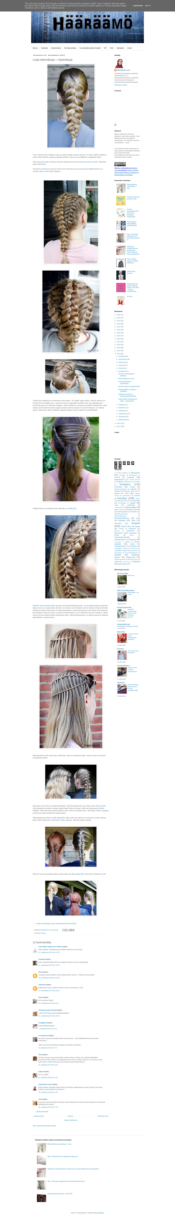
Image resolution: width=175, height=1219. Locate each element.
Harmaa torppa (122, 573)
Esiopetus (125, 484)
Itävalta (116, 493)
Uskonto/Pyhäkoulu (131, 553)
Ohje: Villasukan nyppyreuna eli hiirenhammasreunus (133, 237)
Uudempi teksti (38, 1116)
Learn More (138, 6)
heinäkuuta (123, 371)
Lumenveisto (118, 507)
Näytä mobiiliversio (71, 1120)
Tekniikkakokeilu (120, 546)
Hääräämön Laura (45, 1084)
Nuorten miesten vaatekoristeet (129, 386)
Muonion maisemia (133, 509)
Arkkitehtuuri (133, 475)
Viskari (116, 562)
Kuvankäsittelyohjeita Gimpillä (90, 48)
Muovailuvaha (123, 512)
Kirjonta (137, 498)
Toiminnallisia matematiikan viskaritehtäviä (132, 223)
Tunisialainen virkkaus (121, 548)
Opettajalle (120, 48)
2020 (119, 333)
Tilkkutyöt (133, 546)
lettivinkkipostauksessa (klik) (87, 162)
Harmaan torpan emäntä (47, 1010)
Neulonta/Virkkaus (121, 518)
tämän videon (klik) (46, 171)
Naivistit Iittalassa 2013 (126, 379)
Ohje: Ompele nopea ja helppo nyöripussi (132, 261)
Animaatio (122, 475)
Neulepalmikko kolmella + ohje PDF (59, 1194)
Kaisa (40, 997)
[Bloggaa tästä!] (66, 930)
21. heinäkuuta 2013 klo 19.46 (49, 991)
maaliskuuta (123, 414)
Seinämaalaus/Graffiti (121, 537)
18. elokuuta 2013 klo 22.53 (48, 1065)
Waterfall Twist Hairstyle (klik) (44, 606)
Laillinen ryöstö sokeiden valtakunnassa (132, 669)
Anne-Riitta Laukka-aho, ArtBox (50, 947)
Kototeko (120, 649)
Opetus (137, 526)
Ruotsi (116, 535)
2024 (119, 321)
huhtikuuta (122, 411)
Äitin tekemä (122, 564)
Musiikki (134, 512)
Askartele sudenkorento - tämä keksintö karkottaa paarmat (132, 613)
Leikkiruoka (131, 505)
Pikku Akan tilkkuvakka (125, 590)
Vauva (136, 559)
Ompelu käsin (126, 526)
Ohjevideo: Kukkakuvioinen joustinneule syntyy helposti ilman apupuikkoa (133, 250)
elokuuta (122, 368)
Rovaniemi (118, 533)
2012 (119, 423)
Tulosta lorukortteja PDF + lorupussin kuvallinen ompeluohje (133, 213)
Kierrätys (122, 498)
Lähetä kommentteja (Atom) (46, 1126)
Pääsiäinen (131, 531)
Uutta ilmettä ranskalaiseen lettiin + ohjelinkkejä (127, 400)
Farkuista (118, 487)
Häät (111, 48)
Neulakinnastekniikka (121, 514)
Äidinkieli (136, 562)
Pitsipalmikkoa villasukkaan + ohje (132, 186)
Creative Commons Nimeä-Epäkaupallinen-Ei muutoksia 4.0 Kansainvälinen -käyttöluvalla (126, 172)
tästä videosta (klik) (98, 806)
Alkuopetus (135, 473)
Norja (138, 518)
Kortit (118, 501)
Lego (116, 505)
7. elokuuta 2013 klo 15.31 (47, 1029)
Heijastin (133, 489)
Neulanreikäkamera (120, 516)
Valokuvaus (130, 557)
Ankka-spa (131, 575)
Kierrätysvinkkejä (70, 48)
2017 (119, 342)
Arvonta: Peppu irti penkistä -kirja (133, 198)
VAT (105, 48)
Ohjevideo (118, 523)
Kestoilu (137, 496)
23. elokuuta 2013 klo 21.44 (48, 1077)
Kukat (125, 501)
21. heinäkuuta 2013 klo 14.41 (49, 952)
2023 (119, 324)
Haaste (132, 487)
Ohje (133, 520)
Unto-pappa (118, 553)
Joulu (127, 493)
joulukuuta (122, 356)
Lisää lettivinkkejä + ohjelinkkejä (125, 382)
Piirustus (117, 531)
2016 (119, 345)
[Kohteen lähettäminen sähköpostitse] (63, 930)
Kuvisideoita (122, 503)
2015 (119, 348)
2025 (119, 318)
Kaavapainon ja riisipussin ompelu (127, 626)
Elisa (40, 972)
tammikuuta (123, 420)
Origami (121, 528)
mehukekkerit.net (123, 624)
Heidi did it (121, 683)
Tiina (40, 1055)
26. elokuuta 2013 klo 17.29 (48, 1107)
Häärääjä (44, 48)
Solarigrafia (117, 542)
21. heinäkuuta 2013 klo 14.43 (49, 965)
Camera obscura (134, 479)
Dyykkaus (120, 482)
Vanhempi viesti (102, 1116)
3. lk (116, 473)
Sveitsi (132, 544)
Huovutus (127, 491)
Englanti (137, 481)
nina (40, 1099)
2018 (119, 339)
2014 (119, 351)
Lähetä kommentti (42, 1112)
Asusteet (130, 477)
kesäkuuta (122, 405)
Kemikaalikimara (123, 666)
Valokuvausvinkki (119, 559)
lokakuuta (122, 362)
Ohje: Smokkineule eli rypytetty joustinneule (62, 1156)
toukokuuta (123, 408)
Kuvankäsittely (135, 501)
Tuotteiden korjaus (121, 550)
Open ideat (121, 632)
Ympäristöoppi (126, 561)
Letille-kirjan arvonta (131, 272)
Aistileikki (125, 473)
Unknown (41, 985)
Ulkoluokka (134, 550)
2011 (119, 426)
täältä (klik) (42, 164)
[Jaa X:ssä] (68, 930)
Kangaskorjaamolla (124, 607)
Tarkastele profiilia (120, 85)
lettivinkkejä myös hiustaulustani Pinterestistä (59, 924)
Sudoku (127, 542)
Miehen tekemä (119, 509)
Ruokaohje (133, 533)
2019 (119, 336)
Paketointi (132, 528)
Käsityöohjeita (56, 48)
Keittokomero (127, 495)
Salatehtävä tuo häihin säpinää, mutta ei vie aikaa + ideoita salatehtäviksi (133, 287)
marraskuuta (123, 359)
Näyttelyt (122, 520)
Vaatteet (117, 555)
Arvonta (129, 296)
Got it (148, 6)
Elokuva (129, 481)
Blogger (101, 1213)
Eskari (129, 48)
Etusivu (35, 48)
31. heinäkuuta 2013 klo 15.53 (49, 1016)
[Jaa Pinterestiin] (73, 930)
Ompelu (135, 523)
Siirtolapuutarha (120, 539)
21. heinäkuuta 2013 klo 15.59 (49, 978)
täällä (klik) (72, 508)
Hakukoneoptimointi (120, 489)
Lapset (132, 503)
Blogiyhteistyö (119, 479)
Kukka (40, 1072)
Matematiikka (130, 507)
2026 (119, 315)
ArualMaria (42, 1023)
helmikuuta (123, 417)
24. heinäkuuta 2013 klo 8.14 (48, 1003)
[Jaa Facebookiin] (71, 930)
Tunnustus (134, 548)
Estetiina (41, 959)
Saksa (132, 535)
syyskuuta (122, 365)
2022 (119, 327)
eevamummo (43, 1035)
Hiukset (43, 933)
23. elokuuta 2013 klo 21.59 (48, 1092)
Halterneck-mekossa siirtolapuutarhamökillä (127, 395)
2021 (119, 330)
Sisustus (132, 539)
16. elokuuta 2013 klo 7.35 (47, 1048)
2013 (119, 354)
